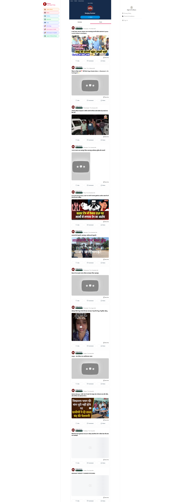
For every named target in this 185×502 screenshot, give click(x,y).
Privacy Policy (127, 13)
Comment (91, 61)
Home (71, 0)
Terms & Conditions (129, 16)
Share (91, 17)
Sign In (126, 20)
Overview (80, 22)
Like (78, 61)
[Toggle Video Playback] (90, 45)
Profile (75, 0)
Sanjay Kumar (81, 0)
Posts (100, 22)
